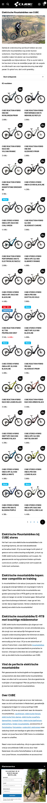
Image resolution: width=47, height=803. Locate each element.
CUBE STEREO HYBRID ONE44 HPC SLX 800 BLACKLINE (10, 366)
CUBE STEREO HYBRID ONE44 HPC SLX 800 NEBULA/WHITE (10, 471)
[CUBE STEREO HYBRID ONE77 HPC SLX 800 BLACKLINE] (34, 315)
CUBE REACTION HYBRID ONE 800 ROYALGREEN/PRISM (11, 112)
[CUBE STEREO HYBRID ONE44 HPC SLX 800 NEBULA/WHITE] (12, 456)
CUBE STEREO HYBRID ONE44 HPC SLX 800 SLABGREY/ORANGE (32, 258)
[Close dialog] (44, 770)
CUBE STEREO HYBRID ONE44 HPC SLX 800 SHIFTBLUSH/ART (32, 436)
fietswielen (17, 727)
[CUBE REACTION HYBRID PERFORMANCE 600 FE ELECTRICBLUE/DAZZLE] (12, 243)
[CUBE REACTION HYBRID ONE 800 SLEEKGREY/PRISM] (34, 133)
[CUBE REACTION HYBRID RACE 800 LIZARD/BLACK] (12, 386)
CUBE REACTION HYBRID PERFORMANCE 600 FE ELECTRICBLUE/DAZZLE (11, 258)
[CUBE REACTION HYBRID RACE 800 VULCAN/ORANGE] (12, 133)
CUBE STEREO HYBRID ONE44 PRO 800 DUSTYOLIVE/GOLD (32, 294)
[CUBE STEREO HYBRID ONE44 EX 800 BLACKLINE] (34, 169)
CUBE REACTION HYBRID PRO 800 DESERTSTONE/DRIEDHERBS (12, 186)
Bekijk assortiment (3, 4)
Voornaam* (5, 777)
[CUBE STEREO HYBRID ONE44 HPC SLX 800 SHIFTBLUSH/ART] (34, 420)
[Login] (39, 4)
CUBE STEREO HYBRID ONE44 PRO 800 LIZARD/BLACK (32, 471)
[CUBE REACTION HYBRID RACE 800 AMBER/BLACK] (34, 386)
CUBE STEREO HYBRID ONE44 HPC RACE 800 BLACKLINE (10, 294)
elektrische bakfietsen (32, 720)
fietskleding (7, 727)
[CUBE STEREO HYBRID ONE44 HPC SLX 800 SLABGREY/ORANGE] (34, 243)
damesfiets (6, 720)
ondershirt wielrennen (31, 727)
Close (23, 766)
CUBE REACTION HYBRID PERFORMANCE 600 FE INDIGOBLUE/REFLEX (33, 112)
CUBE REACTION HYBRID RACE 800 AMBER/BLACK (34, 401)
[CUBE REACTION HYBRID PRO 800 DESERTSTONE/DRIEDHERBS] (12, 169)
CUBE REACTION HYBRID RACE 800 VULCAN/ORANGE (11, 148)
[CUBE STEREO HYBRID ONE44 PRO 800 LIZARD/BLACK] (34, 456)
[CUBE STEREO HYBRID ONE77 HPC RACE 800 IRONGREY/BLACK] (12, 420)
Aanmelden (12, 795)
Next (42, 522)
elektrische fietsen (32, 714)
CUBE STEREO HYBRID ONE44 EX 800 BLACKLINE (34, 183)
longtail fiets (17, 720)
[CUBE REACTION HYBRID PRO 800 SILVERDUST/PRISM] (34, 350)
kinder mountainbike (21, 724)
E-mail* (4, 783)
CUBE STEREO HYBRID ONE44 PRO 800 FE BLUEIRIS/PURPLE (10, 507)
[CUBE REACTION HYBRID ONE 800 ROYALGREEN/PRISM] (12, 97)
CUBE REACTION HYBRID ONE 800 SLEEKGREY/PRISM (33, 148)
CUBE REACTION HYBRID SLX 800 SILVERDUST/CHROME (33, 222)
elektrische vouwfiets (31, 717)
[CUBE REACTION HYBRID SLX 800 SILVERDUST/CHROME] (34, 207)
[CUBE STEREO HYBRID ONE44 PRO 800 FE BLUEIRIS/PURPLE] (12, 492)
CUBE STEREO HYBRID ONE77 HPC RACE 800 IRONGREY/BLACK (10, 436)
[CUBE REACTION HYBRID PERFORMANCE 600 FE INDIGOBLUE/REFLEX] (34, 97)
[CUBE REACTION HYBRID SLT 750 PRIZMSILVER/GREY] (12, 315)
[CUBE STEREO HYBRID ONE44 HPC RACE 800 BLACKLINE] (12, 279)
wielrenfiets (7, 724)
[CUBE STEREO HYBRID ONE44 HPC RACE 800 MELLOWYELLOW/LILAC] (34, 492)
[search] (8, 4)
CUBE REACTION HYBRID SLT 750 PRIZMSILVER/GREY (11, 330)
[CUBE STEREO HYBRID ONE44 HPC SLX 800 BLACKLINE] (12, 350)
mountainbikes (38, 645)
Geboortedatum (6, 789)
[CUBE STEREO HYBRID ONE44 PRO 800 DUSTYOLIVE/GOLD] (34, 279)
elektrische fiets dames (11, 717)
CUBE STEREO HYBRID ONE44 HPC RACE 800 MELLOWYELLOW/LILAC (33, 507)
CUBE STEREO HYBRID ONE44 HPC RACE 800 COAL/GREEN (10, 222)
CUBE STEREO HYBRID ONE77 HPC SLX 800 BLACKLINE (32, 330)
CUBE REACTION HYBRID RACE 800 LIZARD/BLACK (12, 401)
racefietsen (19, 714)
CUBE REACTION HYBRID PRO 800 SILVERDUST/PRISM (33, 366)
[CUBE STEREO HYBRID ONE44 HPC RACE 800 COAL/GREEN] (12, 207)
